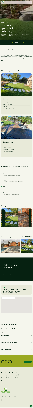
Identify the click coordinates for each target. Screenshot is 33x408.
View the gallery (28, 236)
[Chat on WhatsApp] (31, 406)
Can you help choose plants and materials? (9, 342)
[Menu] (31, 2)
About (2, 60)
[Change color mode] (29, 2)
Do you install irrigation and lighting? (8, 346)
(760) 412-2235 (4, 395)
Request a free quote (4, 380)
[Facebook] (2, 400)
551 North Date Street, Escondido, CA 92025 (9, 396)
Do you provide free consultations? (8, 328)
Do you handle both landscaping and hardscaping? (11, 339)
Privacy (28, 404)
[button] (30, 246)
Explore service (5, 111)
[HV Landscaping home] (3, 2)
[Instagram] (4, 400)
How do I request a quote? (6, 349)
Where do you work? (5, 335)
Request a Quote (27, 361)
